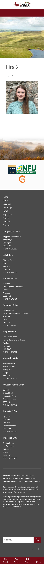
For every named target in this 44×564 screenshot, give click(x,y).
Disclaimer (7, 479)
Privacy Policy (18, 479)
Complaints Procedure (25, 476)
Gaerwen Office (10, 278)
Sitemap (6, 481)
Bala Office (8, 255)
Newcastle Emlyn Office (13, 385)
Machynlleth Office (11, 358)
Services (7, 204)
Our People (8, 207)
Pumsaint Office (10, 411)
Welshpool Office (11, 438)
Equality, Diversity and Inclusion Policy (25, 481)
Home (5, 197)
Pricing (6, 218)
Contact (6, 221)
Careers (6, 225)
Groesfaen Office (11, 305)
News (5, 211)
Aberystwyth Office (11, 231)
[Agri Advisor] (22, 5)
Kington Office (9, 331)
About (5, 200)
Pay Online (7, 214)
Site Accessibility (9, 476)
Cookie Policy (30, 479)
